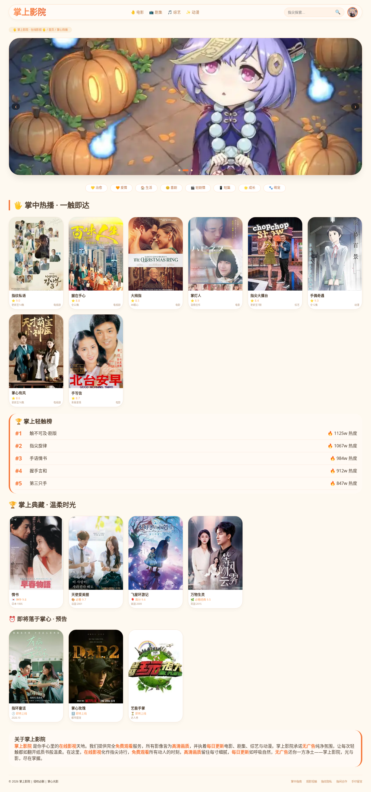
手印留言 (356, 781)
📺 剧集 (155, 12)
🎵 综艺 (174, 12)
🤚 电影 (137, 12)
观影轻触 (311, 781)
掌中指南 (296, 781)
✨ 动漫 (192, 12)
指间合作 (341, 781)
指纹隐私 (326, 781)
